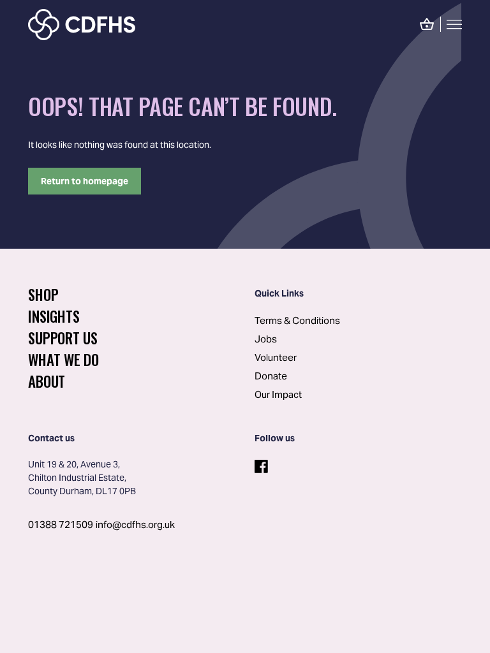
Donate (271, 376)
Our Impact (278, 394)
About (46, 381)
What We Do (63, 360)
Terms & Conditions (297, 320)
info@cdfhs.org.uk (135, 524)
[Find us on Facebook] (260, 463)
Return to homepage (84, 181)
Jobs (266, 339)
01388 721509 (60, 524)
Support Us (63, 338)
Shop (43, 294)
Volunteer (276, 357)
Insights (53, 316)
